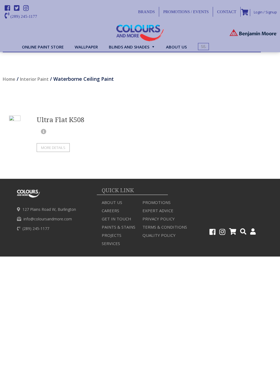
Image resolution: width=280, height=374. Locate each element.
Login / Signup (265, 12)
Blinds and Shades (129, 47)
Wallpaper (86, 47)
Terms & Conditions (164, 227)
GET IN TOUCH (116, 218)
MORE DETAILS (53, 147)
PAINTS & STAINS (118, 227)
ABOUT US (176, 47)
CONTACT (226, 12)
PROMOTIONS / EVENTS (186, 12)
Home (9, 79)
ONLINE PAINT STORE (43, 47)
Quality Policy (159, 235)
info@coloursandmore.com (48, 218)
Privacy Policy (158, 218)
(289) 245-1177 (23, 16)
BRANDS (146, 12)
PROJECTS (111, 235)
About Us (112, 202)
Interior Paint (34, 79)
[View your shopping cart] (244, 12)
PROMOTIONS (156, 202)
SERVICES (111, 243)
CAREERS (110, 210)
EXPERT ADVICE (157, 210)
